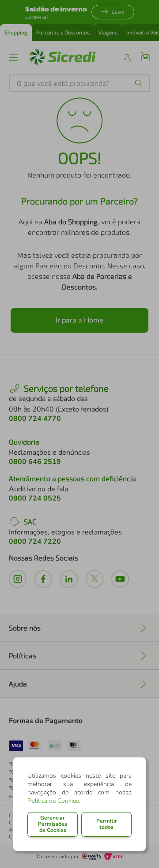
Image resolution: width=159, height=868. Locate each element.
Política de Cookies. (53, 801)
